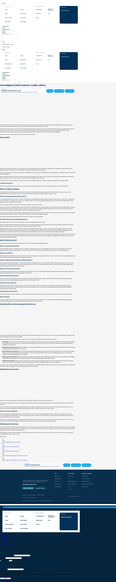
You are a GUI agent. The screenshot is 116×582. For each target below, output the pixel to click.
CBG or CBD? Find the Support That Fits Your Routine (14, 455)
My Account (70, 476)
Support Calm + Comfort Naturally (10, 446)
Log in (10, 560)
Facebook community (26, 497)
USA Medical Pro (57, 486)
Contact (70, 489)
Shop (3, 3)
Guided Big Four (57, 478)
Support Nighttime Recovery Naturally (11, 442)
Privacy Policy (25, 494)
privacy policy (3, 576)
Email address (3, 569)
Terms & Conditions (32, 494)
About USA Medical (85, 481)
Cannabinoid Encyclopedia (87, 484)
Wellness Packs (57, 484)
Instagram (34, 497)
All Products (56, 476)
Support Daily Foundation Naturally (10, 451)
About (3, 32)
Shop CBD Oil (50, 90)
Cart (69, 478)
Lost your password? (5, 563)
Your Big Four (5, 26)
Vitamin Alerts (84, 486)
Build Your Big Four (28, 488)
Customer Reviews (85, 478)
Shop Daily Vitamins (59, 90)
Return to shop (5, 47)
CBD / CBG (56, 481)
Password (2, 558)
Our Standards (5, 29)
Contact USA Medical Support (10, 543)
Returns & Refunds (72, 484)
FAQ (69, 486)
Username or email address (7, 555)
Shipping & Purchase (72, 481)
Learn (3, 27)
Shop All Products (40, 488)
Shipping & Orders (7, 545)
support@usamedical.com (29, 484)
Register (5, 578)
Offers (4, 30)
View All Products (69, 90)
